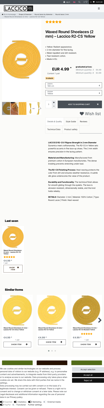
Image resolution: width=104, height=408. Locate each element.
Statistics (22, 402)
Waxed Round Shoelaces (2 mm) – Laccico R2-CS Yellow (13, 252)
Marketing (36, 402)
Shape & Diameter (25, 14)
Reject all (88, 380)
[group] (13, 237)
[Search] (79, 2)
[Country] (74, 2)
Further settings (35, 405)
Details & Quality (54, 121)
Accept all (88, 375)
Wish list (92, 113)
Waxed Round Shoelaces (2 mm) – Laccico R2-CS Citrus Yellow (16, 328)
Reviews (83, 121)
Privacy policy (16, 397)
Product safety (70, 129)
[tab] (54, 121)
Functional (21, 405)
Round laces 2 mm (62, 14)
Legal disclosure (7, 394)
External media (54, 402)
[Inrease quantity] (54, 102)
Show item (12, 269)
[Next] (39, 59)
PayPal (7, 405)
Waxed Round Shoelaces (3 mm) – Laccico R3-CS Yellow (50, 328)
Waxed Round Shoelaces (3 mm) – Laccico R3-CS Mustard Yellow (85, 328)
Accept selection (88, 369)
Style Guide (71, 121)
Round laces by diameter (43, 14)
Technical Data (53, 129)
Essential (8, 402)
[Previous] (4, 59)
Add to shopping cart (79, 104)
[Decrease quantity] (54, 106)
